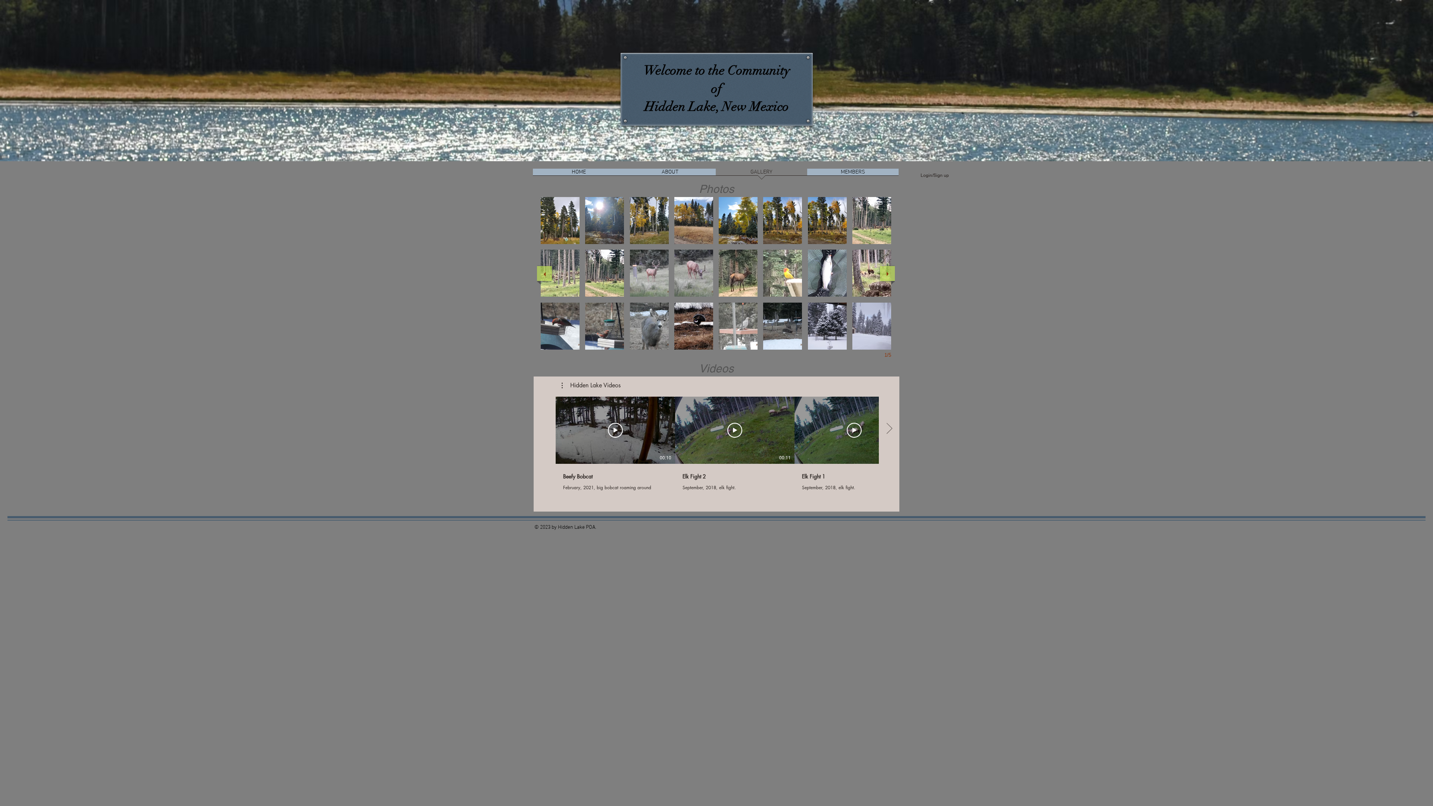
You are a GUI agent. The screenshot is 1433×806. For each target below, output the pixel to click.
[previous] (544, 273)
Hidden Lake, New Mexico (716, 107)
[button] (560, 220)
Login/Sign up (935, 175)
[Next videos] (889, 428)
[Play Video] (615, 430)
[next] (887, 273)
